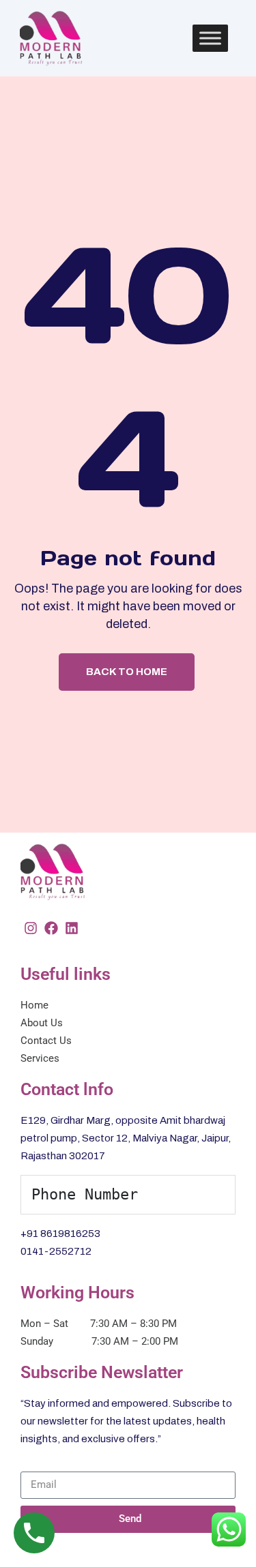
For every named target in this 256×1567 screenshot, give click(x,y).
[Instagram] (30, 928)
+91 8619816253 (60, 1233)
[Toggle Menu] (210, 37)
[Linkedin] (71, 928)
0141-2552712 (55, 1251)
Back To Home (126, 671)
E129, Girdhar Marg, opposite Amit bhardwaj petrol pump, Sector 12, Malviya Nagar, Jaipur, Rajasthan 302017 (125, 1138)
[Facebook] (51, 928)
